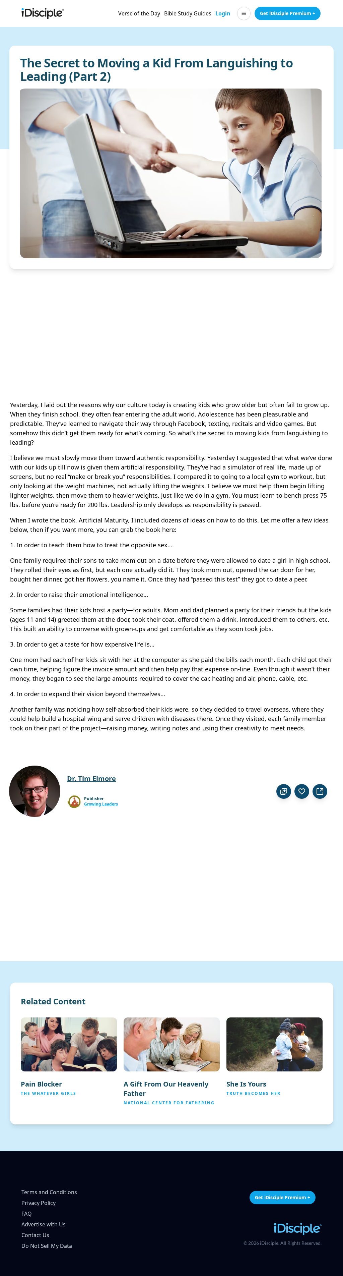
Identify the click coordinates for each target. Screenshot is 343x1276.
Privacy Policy (38, 1203)
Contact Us (35, 1235)
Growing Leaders (101, 804)
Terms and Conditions (49, 1192)
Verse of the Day (139, 13)
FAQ (26, 1213)
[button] (244, 13)
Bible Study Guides (187, 13)
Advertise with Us (43, 1224)
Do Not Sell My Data (46, 1246)
